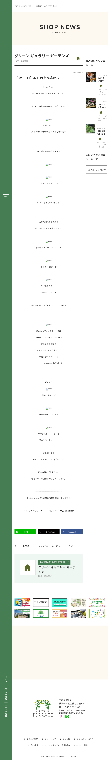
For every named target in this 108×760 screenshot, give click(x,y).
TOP (6, 680)
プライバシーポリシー (86, 739)
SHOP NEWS (26, 6)
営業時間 (6, 712)
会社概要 (34, 745)
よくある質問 (32, 739)
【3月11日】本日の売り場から (46, 6)
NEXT (72, 546)
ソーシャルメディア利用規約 (57, 745)
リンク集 (66, 739)
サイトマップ (50, 739)
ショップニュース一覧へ (49, 546)
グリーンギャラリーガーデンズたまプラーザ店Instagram (48, 510)
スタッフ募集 (82, 745)
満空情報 (6, 695)
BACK (26, 546)
